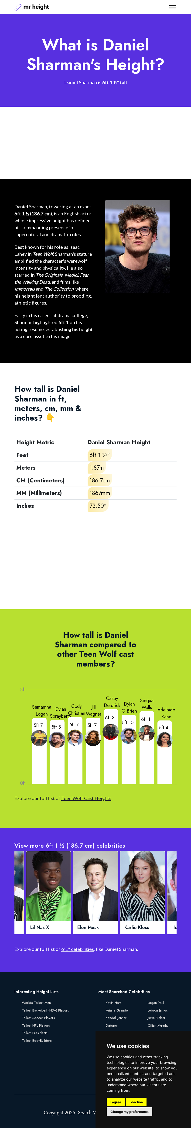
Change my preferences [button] (129, 1112)
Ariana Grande (117, 1010)
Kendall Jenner (116, 1017)
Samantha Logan (41, 710)
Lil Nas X (39, 927)
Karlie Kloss (136, 927)
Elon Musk (88, 927)
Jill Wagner (93, 710)
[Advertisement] (95, 143)
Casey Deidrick (112, 702)
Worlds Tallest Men (36, 1002)
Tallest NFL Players (36, 1025)
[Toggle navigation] (173, 7)
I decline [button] (136, 1102)
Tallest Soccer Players (38, 1017)
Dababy (112, 1025)
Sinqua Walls (146, 704)
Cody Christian (76, 710)
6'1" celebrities (77, 949)
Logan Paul (156, 1002)
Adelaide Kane (166, 713)
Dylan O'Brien (129, 707)
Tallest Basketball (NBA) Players (45, 1010)
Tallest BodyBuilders (37, 1040)
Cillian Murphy (158, 1025)
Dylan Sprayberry (60, 713)
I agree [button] (115, 1102)
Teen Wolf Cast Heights (86, 798)
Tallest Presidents (35, 1032)
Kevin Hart (113, 1002)
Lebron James (158, 1010)
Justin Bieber (156, 1017)
